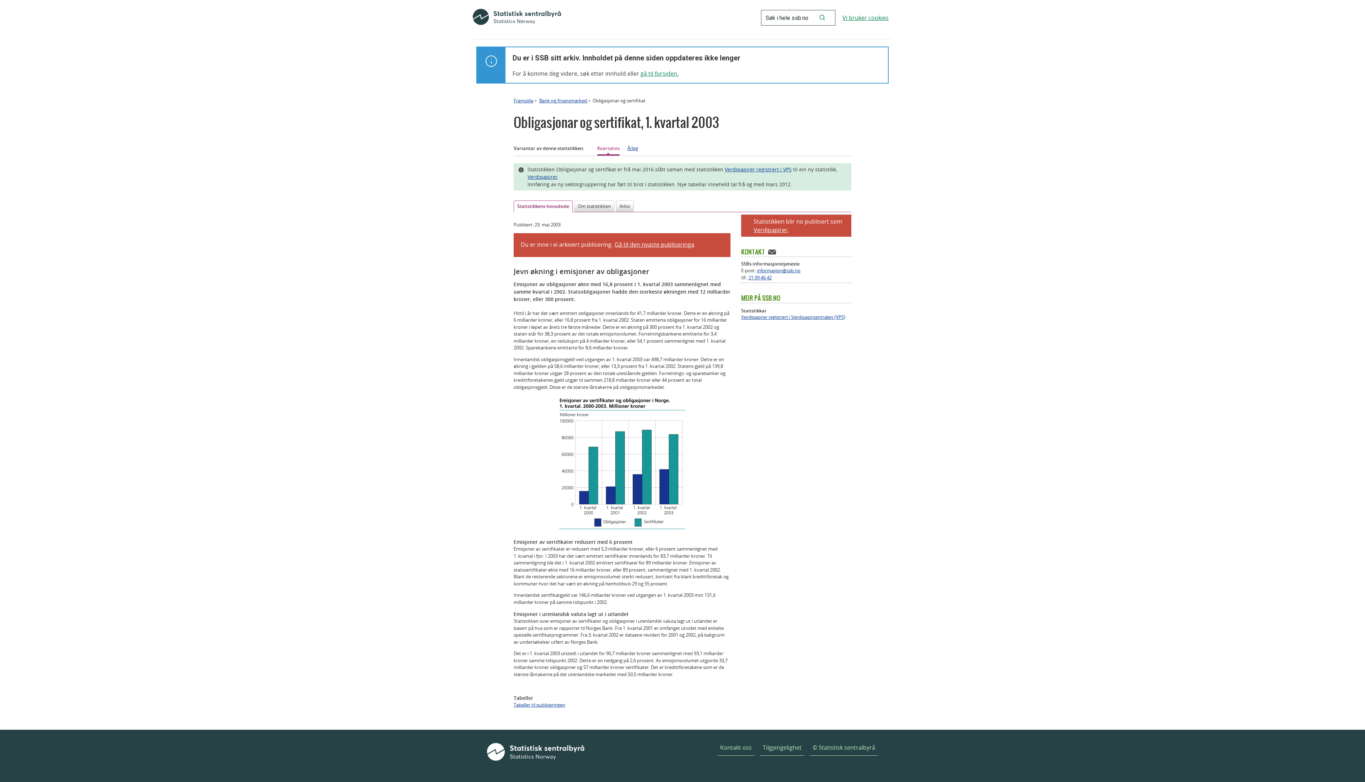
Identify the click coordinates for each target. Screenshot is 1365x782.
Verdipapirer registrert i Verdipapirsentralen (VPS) (793, 317)
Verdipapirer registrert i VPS (758, 169)
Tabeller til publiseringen (539, 705)
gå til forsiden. (660, 73)
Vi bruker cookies (865, 18)
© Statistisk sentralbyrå (844, 747)
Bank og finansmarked (563, 100)
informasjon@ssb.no (779, 270)
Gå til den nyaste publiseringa (654, 244)
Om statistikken (594, 206)
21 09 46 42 (760, 277)
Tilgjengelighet (782, 747)
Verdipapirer (543, 176)
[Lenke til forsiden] (517, 18)
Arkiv (625, 206)
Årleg (632, 148)
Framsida (523, 100)
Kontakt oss (736, 747)
